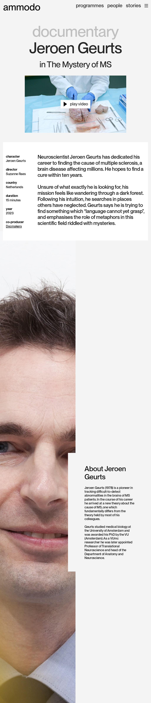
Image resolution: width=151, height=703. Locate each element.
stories (133, 5)
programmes (90, 5)
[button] (146, 5)
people (114, 5)
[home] (22, 7)
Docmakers (14, 226)
